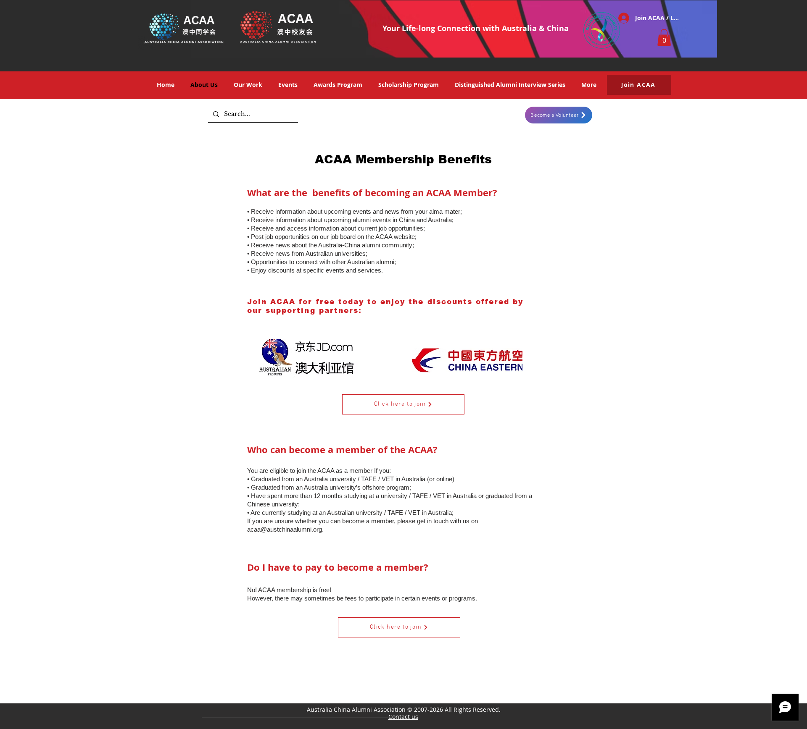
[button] (664, 37)
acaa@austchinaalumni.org (284, 529)
